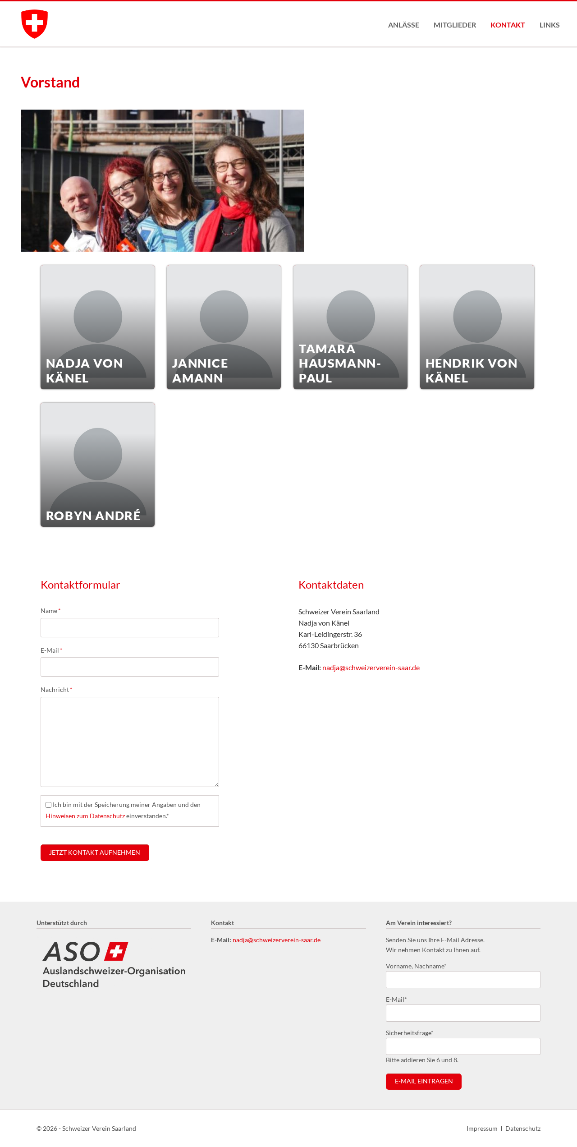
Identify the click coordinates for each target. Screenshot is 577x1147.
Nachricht (57, 689)
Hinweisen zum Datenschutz (85, 816)
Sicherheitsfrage (410, 1032)
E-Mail (55, 650)
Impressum (482, 1128)
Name (55, 610)
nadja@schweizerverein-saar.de (371, 667)
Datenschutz (522, 1128)
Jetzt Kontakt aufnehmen (94, 852)
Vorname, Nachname (416, 966)
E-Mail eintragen (424, 1081)
